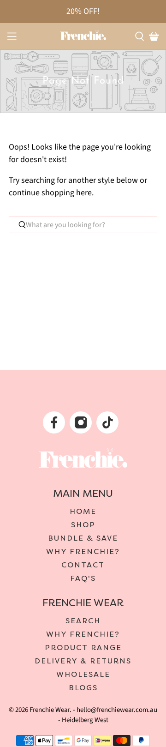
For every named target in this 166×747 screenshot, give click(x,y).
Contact (83, 565)
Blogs (83, 688)
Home (83, 511)
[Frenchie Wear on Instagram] (82, 425)
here (84, 193)
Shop (83, 525)
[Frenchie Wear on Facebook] (55, 425)
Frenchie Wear (50, 710)
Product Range (83, 647)
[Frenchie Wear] (83, 35)
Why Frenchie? (83, 551)
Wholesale (83, 674)
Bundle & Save (83, 538)
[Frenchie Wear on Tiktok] (108, 425)
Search (83, 621)
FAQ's (83, 578)
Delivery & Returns (83, 661)
